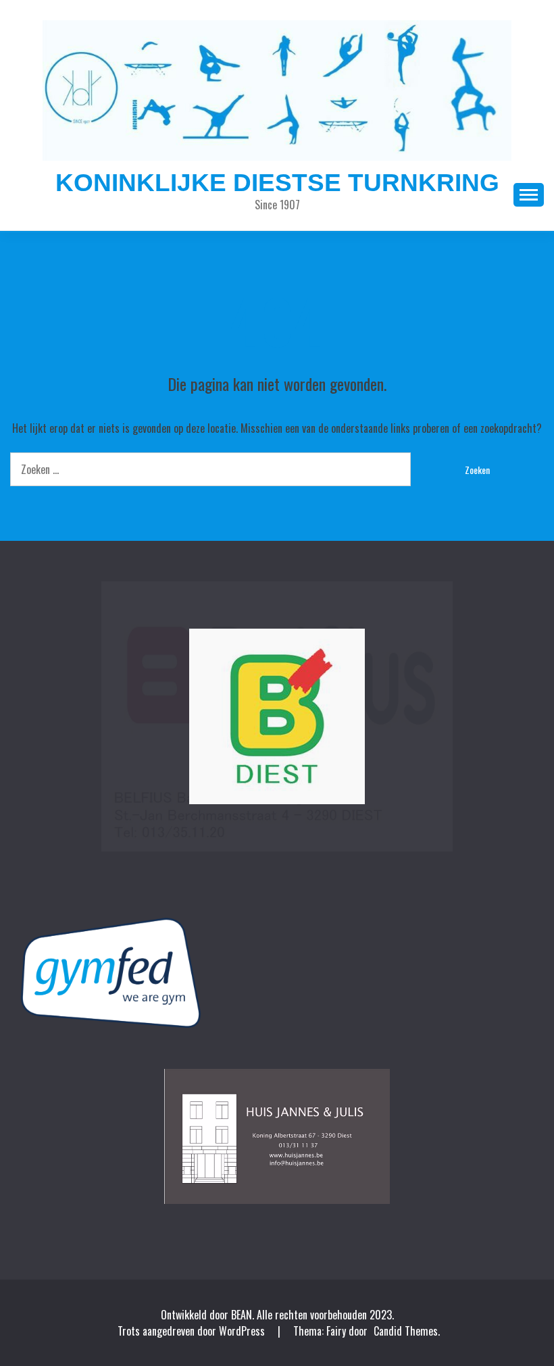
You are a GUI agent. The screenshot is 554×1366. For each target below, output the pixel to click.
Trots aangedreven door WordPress (193, 1331)
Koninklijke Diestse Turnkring (277, 182)
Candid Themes (406, 1331)
